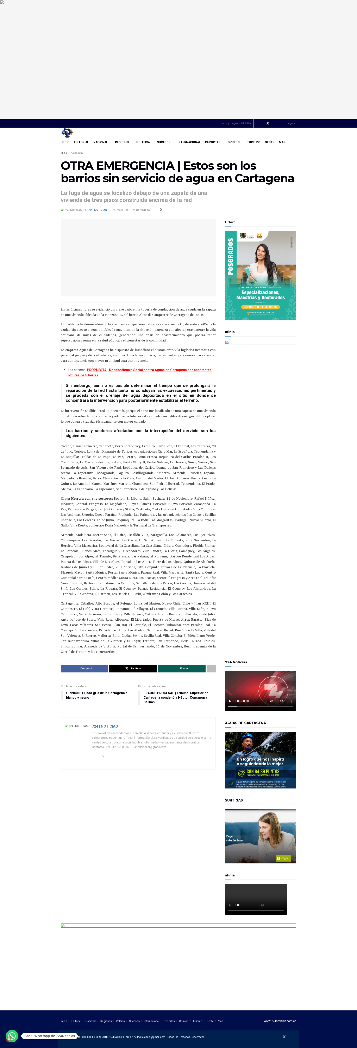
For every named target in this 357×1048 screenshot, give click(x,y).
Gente (269, 142)
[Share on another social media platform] (211, 668)
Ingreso (291, 123)
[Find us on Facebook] (262, 123)
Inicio (64, 123)
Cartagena (77, 152)
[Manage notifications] (9, 1039)
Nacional (100, 142)
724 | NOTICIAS (97, 209)
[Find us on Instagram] (278, 123)
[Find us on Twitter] (267, 123)
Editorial (81, 142)
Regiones (122, 142)
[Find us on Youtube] (273, 123)
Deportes (212, 142)
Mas (282, 142)
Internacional (189, 142)
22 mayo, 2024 (122, 209)
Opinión (234, 142)
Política (143, 142)
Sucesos (163, 142)
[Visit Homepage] (67, 133)
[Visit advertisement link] (178, 59)
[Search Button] (294, 142)
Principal (74, 123)
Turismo (253, 142)
